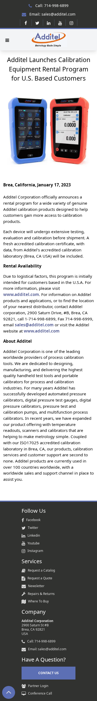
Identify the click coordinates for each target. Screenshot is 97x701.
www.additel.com (21, 294)
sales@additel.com (34, 324)
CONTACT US (48, 673)
